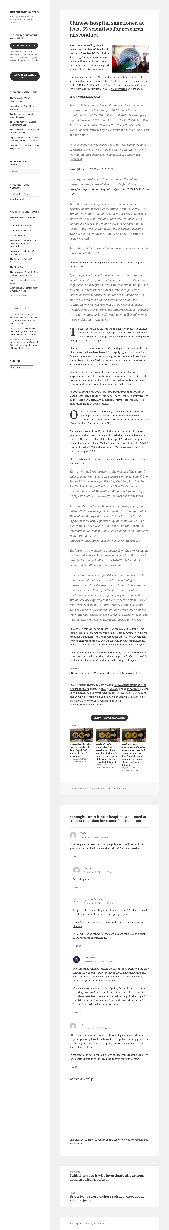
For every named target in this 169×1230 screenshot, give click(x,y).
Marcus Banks (100, 788)
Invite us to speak (18, 295)
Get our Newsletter (24, 45)
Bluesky (113, 688)
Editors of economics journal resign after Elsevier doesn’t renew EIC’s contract (25, 320)
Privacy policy (76, 1223)
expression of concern (86, 262)
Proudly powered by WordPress (100, 1223)
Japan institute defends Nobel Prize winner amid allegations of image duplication (24, 345)
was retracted (119, 88)
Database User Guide (20, 194)
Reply (74, 856)
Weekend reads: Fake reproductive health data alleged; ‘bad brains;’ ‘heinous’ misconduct (80, 750)
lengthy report (126, 328)
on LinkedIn (79, 692)
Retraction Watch (24, 12)
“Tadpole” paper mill (115, 656)
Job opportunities (18, 235)
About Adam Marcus (21, 225)
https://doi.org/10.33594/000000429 (91, 169)
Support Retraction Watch (25, 76)
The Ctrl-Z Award (18, 267)
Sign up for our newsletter (109, 717)
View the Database (19, 199)
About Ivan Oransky (21, 230)
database (82, 423)
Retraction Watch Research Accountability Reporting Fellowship (23, 243)
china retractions (119, 788)
